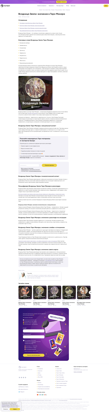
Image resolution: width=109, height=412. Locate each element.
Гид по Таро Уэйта (60, 372)
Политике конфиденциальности (9, 405)
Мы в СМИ (40, 377)
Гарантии (40, 370)
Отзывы (39, 375)
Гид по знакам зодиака (61, 383)
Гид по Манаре (59, 375)
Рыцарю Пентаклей (32, 113)
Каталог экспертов (41, 5)
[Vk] (19, 378)
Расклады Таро (60, 5)
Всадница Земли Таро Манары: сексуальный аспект (32, 25)
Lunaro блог (59, 368)
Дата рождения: (27, 334)
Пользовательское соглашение (76, 399)
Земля (64, 9)
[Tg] (23, 378)
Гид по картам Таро (46, 9)
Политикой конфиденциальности (35, 171)
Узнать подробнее (78, 371)
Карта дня (73, 5)
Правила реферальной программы (37, 400)
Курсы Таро (59, 370)
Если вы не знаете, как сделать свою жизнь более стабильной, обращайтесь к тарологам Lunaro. (41, 194)
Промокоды (40, 384)
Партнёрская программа (43, 388)
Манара (52, 9)
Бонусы (39, 382)
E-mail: (24, 328)
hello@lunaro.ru (77, 368)
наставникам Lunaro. (50, 260)
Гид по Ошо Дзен (60, 377)
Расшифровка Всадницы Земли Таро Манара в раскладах (33, 30)
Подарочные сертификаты (44, 386)
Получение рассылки (63, 400)
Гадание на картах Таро (62, 381)
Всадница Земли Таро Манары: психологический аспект (33, 28)
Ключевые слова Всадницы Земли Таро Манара (31, 23)
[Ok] (21, 378)
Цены (39, 372)
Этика (67, 5)
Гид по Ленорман (60, 379)
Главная (40, 9)
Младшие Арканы (58, 9)
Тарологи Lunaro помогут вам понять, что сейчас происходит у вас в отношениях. (38, 241)
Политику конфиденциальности (24, 400)
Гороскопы (51, 5)
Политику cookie (48, 400)
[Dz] (25, 378)
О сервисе (40, 368)
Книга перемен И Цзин (61, 385)
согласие (25, 168)
